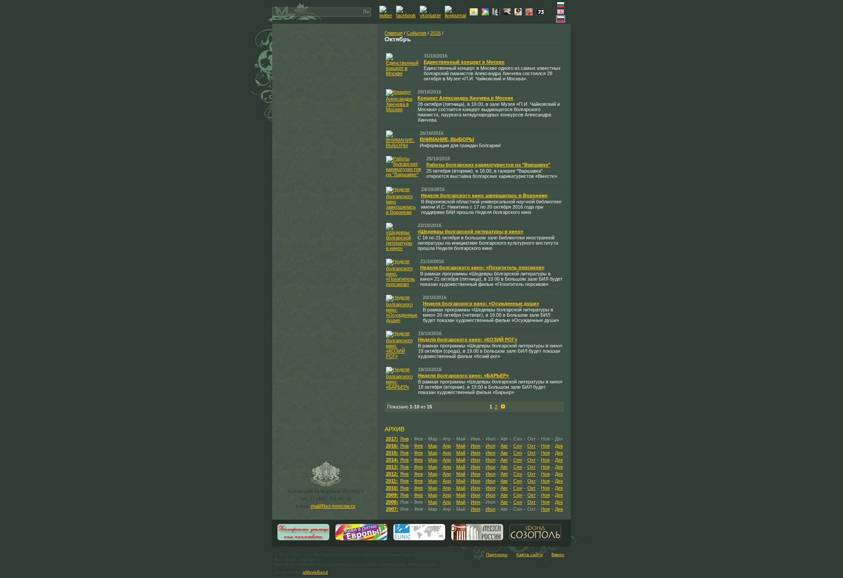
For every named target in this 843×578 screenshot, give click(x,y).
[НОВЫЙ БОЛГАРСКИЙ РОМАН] (497, 13)
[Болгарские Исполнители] (519, 13)
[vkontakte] (431, 15)
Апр (447, 445)
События (416, 33)
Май (460, 445)
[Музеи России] (477, 539)
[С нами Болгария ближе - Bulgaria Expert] (475, 13)
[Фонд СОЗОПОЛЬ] (535, 539)
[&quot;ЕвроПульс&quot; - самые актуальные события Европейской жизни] (361, 539)
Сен (517, 445)
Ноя (545, 445)
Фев (418, 445)
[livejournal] (456, 15)
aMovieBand (315, 572)
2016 (435, 33)
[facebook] (407, 15)
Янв (404, 438)
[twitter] (386, 15)
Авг (504, 445)
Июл (490, 445)
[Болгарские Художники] (508, 13)
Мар (432, 445)
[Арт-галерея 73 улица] (541, 13)
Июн (475, 445)
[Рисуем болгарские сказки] (530, 13)
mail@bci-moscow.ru (333, 506)
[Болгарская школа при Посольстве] (303, 539)
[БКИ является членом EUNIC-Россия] (419, 539)
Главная (394, 33)
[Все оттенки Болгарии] (486, 13)
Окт (531, 445)
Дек (559, 445)
